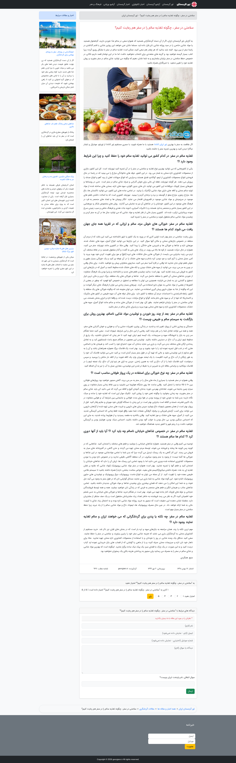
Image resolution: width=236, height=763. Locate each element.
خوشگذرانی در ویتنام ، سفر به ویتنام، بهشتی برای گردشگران (60, 53)
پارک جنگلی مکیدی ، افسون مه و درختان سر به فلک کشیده (58, 178)
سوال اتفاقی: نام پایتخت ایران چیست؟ (177, 677)
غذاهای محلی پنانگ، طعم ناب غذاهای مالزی (59, 125)
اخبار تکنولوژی (138, 4)
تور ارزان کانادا (160, 144)
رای (150, 596)
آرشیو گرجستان (153, 4)
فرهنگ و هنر (95, 4)
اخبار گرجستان (123, 4)
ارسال (190, 691)
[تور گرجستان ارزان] (187, 4)
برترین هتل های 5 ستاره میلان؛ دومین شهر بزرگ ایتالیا (59, 250)
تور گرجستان (167, 4)
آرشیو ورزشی (109, 4)
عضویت (190, 746)
